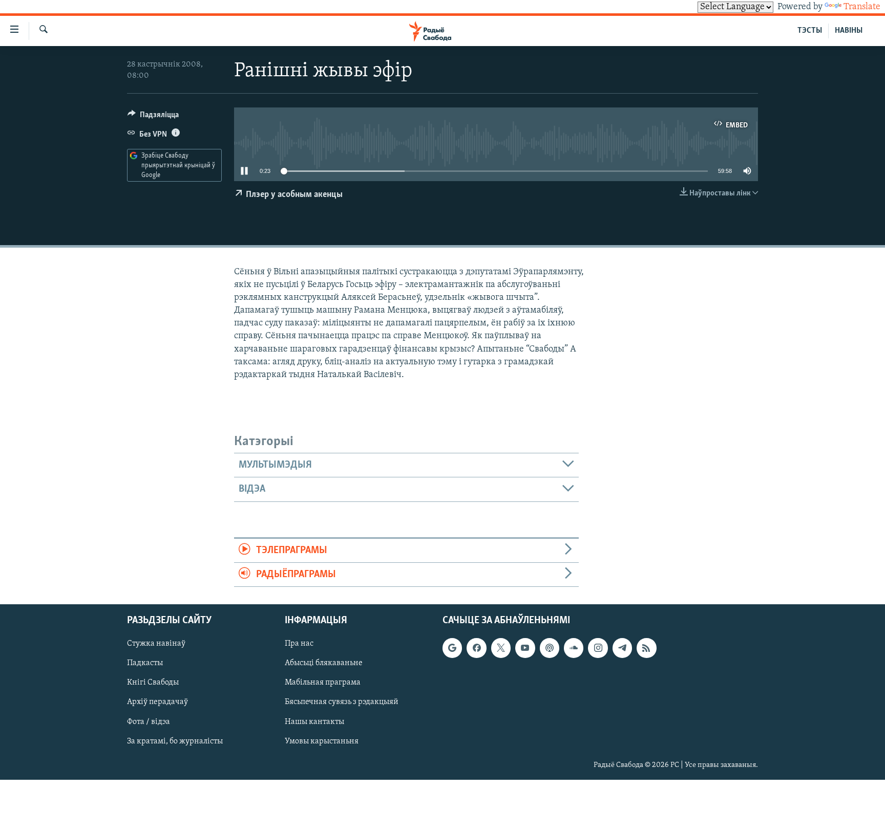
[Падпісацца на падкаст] (549, 648)
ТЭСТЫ (809, 31)
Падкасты (145, 664)
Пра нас (299, 644)
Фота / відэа (148, 722)
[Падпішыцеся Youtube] (525, 648)
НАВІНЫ (848, 31)
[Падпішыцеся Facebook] (476, 648)
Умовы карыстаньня (322, 741)
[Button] (153, 117)
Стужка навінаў (156, 644)
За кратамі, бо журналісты (175, 741)
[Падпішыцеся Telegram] (622, 648)
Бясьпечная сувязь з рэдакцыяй (341, 702)
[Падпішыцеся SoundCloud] (573, 648)
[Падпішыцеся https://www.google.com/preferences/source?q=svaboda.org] (452, 648)
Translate (862, 7)
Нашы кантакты (314, 722)
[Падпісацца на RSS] (646, 648)
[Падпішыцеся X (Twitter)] (501, 648)
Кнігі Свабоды (153, 683)
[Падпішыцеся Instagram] (597, 648)
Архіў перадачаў (157, 702)
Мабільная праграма (323, 683)
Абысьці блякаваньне (324, 664)
